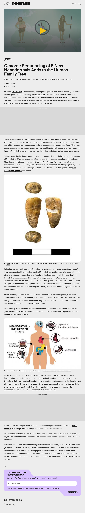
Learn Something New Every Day (17, 473)
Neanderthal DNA (54, 97)
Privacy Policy (55, 488)
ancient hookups (11, 314)
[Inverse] (21, 3)
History (8, 504)
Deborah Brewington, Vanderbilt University (57, 371)
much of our (40, 95)
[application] (42, 30)
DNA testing (17, 92)
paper (57, 139)
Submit (71, 493)
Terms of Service (43, 488)
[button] (42, 30)
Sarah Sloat (12, 84)
